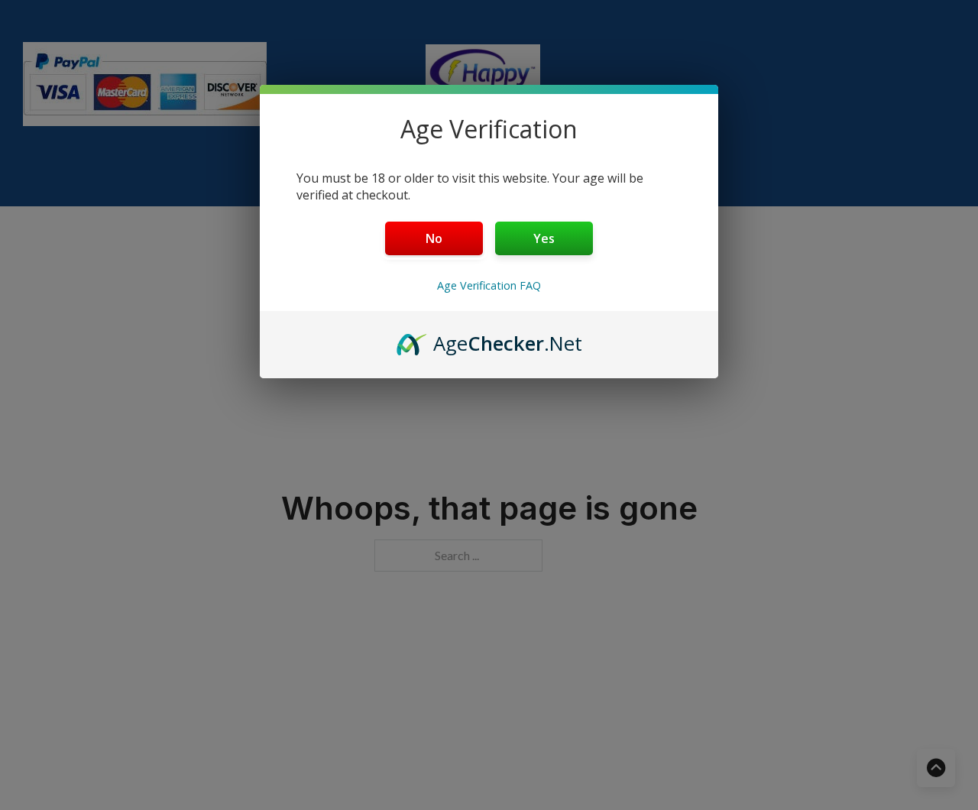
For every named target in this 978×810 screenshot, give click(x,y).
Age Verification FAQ (489, 285)
